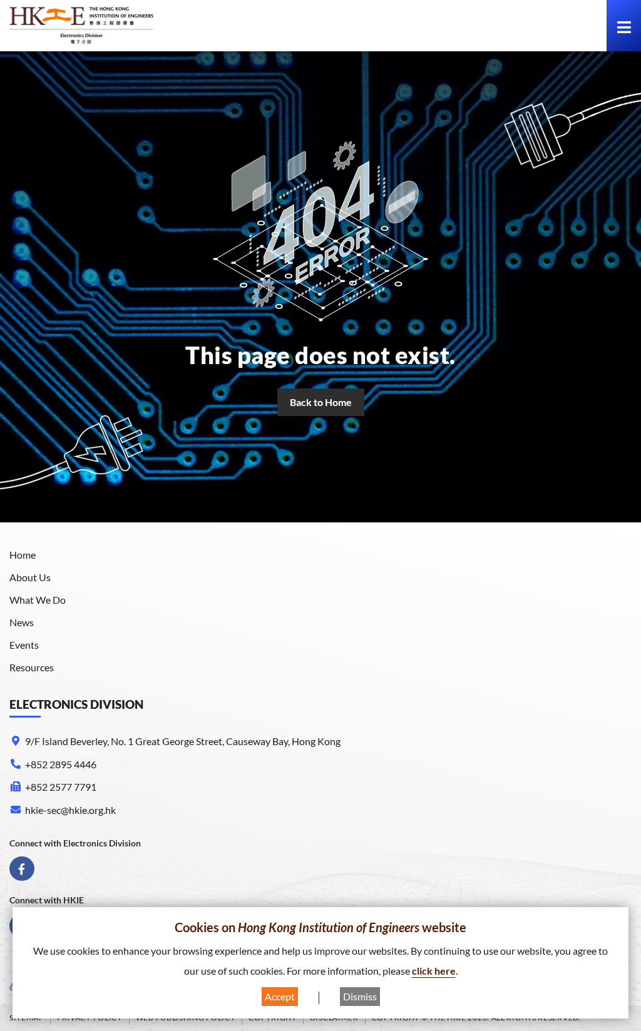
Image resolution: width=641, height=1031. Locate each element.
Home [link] (22, 555)
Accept (280, 996)
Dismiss (360, 996)
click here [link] (434, 971)
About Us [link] (30, 577)
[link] (81, 25)
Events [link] (24, 645)
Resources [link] (31, 667)
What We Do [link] (37, 600)
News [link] (21, 622)
